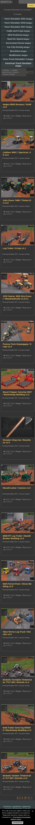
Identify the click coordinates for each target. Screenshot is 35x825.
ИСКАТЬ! (31, 5)
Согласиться (17, 822)
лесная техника (8, 74)
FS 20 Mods (17, 14)
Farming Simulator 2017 (10, 110)
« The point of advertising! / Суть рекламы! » (17, 10)
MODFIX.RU (6, 2)
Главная (5, 70)
